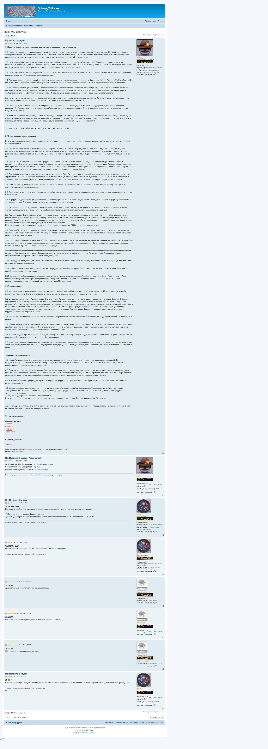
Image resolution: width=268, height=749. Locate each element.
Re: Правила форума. (16, 500)
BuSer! (139, 57)
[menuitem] (8, 21)
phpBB (79, 727)
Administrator (141, 590)
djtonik (139, 514)
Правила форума (15, 31)
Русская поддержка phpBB (84, 730)
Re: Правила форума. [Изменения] (23, 458)
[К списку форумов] (21, 11)
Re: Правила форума (16, 674)
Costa (30, 449)
